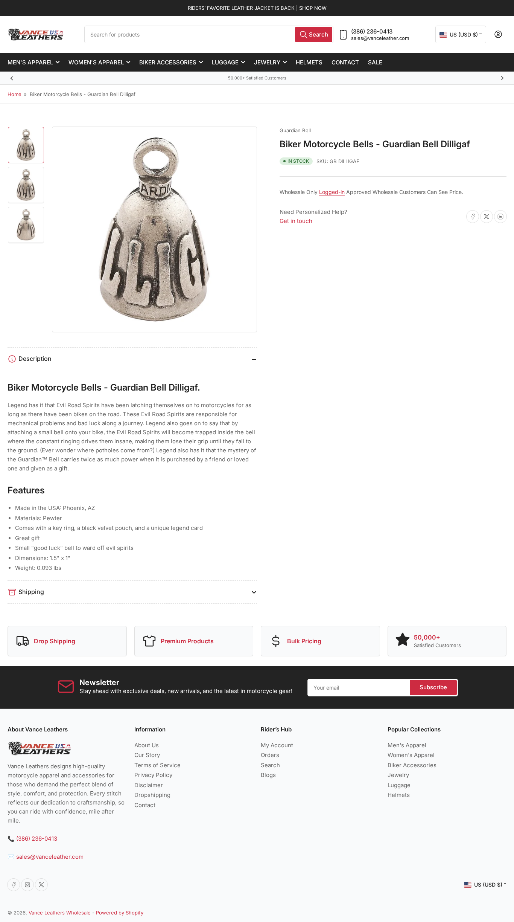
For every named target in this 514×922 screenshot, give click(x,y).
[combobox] (208, 34)
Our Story (147, 755)
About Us (146, 745)
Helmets (309, 62)
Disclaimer (148, 785)
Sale (375, 62)
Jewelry (267, 62)
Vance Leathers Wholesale (60, 913)
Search (270, 765)
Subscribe (433, 687)
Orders (270, 755)
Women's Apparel (96, 62)
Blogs (268, 775)
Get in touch (296, 220)
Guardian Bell (295, 130)
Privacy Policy (153, 775)
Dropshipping (152, 794)
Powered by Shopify (119, 913)
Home (14, 94)
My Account (277, 745)
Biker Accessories (167, 62)
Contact (345, 62)
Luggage (225, 62)
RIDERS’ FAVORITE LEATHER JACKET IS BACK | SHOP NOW (257, 8)
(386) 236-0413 (371, 31)
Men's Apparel (30, 62)
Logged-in (332, 192)
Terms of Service (157, 765)
